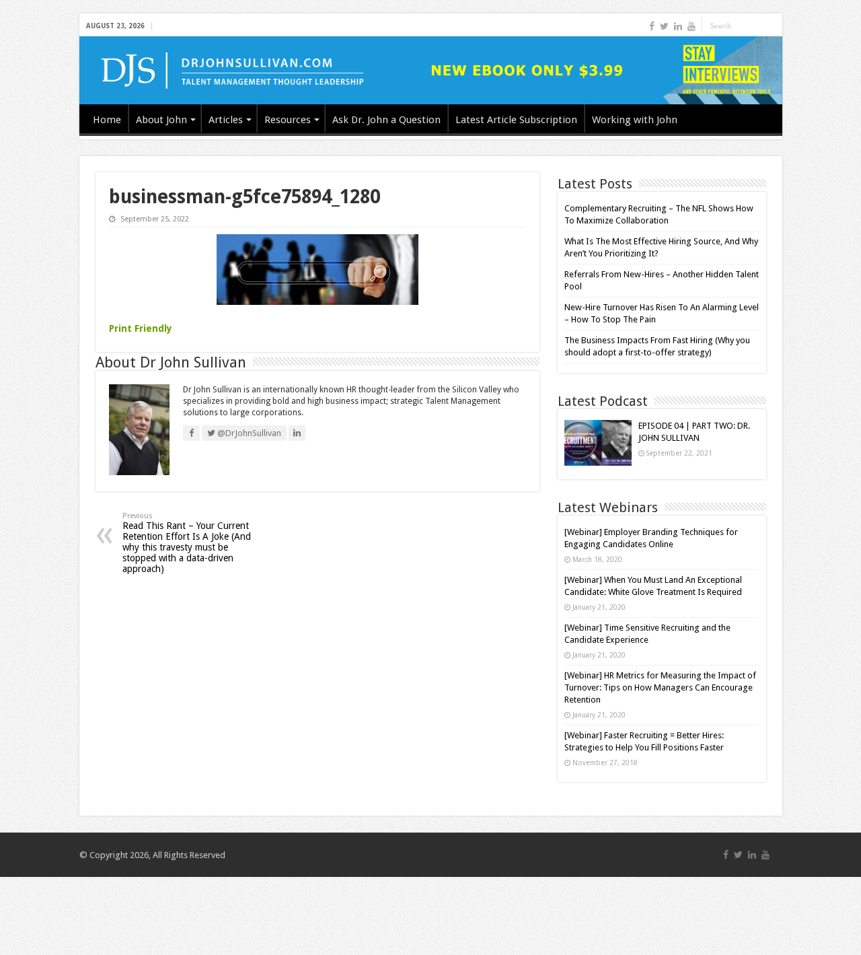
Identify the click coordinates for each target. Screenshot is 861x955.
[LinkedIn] (678, 26)
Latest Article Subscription (516, 120)
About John (161, 120)
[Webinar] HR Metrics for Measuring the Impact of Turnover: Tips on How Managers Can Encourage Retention (660, 687)
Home (107, 120)
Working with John (634, 120)
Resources (287, 120)
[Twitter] (664, 26)
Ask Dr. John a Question (386, 120)
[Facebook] (652, 26)
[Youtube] (691, 26)
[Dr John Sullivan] (430, 70)
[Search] (772, 25)
